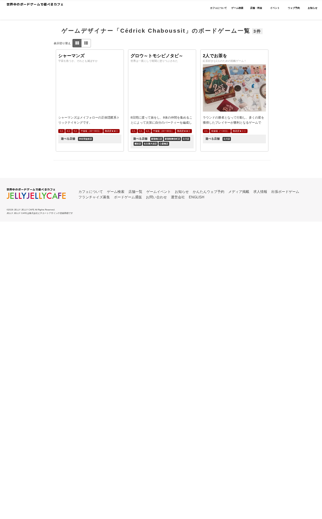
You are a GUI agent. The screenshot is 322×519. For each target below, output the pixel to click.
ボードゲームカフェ (49, 12)
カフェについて (90, 192)
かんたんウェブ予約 (208, 192)
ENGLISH (196, 197)
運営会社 (178, 197)
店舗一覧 (135, 192)
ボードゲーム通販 (128, 197)
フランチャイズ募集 (94, 197)
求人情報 (260, 192)
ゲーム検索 (115, 192)
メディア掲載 (238, 192)
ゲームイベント (158, 192)
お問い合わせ (156, 197)
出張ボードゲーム (285, 192)
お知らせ (182, 192)
